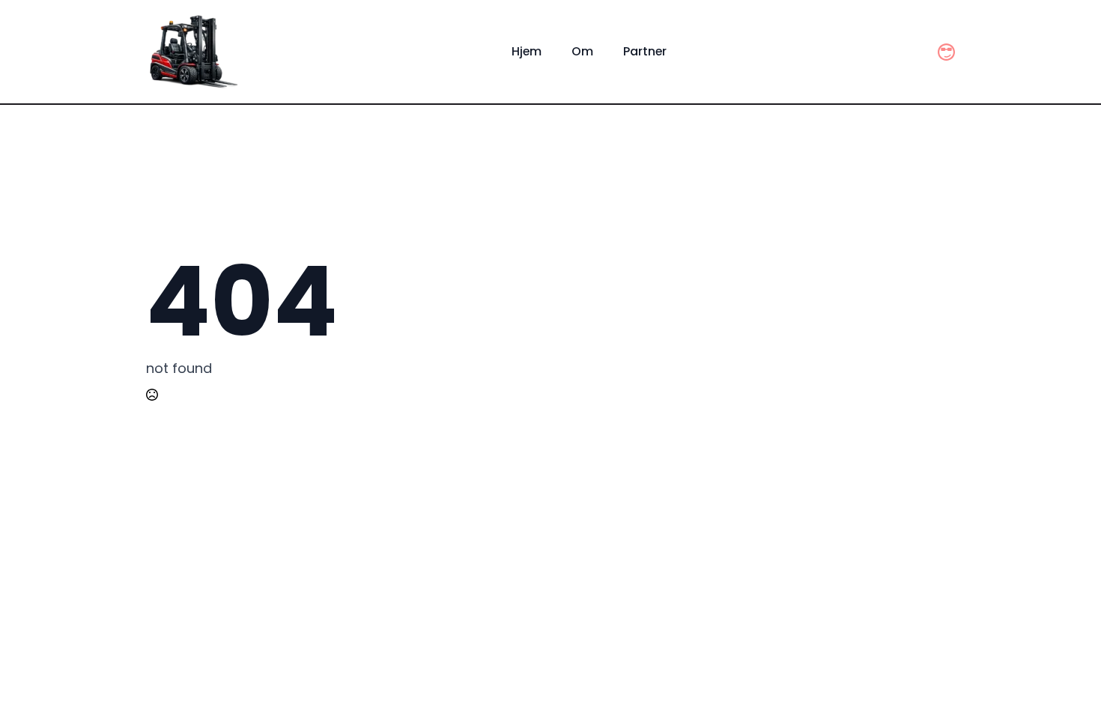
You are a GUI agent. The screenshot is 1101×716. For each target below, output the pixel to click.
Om (582, 51)
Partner (645, 51)
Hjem (527, 51)
